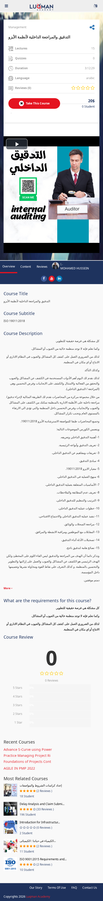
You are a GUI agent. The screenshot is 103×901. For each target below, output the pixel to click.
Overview (8, 266)
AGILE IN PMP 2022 (19, 768)
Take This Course (37, 103)
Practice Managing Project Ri (27, 755)
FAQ (74, 888)
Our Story (35, 888)
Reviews (42, 267)
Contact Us (89, 888)
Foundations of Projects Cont (27, 761)
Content (25, 267)
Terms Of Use (57, 888)
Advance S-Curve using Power (28, 749)
